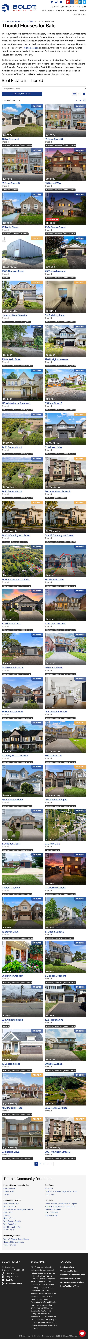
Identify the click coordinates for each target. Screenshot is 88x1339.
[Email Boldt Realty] (61, 2)
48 (84, 100)
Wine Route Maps (10, 1224)
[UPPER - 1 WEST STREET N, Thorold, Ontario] (22, 297)
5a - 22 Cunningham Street (59, 535)
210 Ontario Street (11, 359)
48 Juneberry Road (12, 1108)
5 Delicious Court (11, 843)
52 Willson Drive (53, 447)
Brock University (51, 1212)
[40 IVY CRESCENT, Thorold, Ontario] (22, 120)
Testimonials (79, 14)
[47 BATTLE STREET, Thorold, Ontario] (22, 209)
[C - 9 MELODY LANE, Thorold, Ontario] (65, 297)
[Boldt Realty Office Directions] (52, 2)
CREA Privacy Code (23, 1336)
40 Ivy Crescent (10, 139)
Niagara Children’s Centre (13, 1242)
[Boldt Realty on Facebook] (72, 2)
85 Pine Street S (53, 403)
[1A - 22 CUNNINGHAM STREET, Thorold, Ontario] (22, 517)
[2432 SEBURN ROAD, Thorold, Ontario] (22, 429)
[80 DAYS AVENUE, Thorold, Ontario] (65, 1045)
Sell (84, 7)
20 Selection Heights (56, 799)
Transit (6, 1194)
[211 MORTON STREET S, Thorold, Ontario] (65, 869)
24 (80, 100)
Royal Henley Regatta (11, 1227)
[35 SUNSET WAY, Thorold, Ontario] (65, 164)
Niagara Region (31, 48)
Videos (83, 10)
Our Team (47, 10)
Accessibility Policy (14, 1283)
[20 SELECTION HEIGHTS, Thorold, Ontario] (65, 781)
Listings (55, 7)
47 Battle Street (10, 227)
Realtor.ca (49, 1188)
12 (76, 100)
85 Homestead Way (12, 711)
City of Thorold (9, 1188)
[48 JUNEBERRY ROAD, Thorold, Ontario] (22, 1089)
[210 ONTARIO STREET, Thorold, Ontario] (22, 341)
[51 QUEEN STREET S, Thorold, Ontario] (65, 913)
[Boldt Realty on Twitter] (84, 2)
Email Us (9, 1280)
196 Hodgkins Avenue (56, 359)
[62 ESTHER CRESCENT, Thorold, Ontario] (65, 605)
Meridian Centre (9, 1206)
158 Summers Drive (12, 799)
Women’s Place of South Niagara (16, 1239)
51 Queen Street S (54, 931)
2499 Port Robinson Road (16, 579)
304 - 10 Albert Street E (57, 491)
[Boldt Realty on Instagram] (76, 2)
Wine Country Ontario (12, 1221)
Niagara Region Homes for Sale (20, 21)
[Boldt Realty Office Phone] (56, 2)
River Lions (7, 1212)
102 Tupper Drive (54, 1019)
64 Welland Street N (12, 667)
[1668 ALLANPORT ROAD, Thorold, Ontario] (22, 252)
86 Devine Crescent (12, 975)
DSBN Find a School (53, 1209)
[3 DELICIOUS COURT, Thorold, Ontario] (22, 605)
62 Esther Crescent (55, 623)
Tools (59, 10)
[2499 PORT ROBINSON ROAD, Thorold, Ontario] (22, 561)
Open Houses (67, 7)
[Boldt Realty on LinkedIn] (80, 2)
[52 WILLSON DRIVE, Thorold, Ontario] (65, 429)
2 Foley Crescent (11, 887)
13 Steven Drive (10, 931)
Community (71, 10)
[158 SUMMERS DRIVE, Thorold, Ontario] (22, 781)
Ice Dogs (6, 1215)
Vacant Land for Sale (68, 1271)
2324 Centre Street (55, 227)
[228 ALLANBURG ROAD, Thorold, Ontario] (22, 1001)
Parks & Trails (8, 1191)
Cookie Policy (36, 1336)
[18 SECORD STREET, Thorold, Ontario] (22, 1045)
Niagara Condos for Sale (70, 1278)
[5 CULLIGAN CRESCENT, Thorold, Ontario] (65, 957)
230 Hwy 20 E (52, 843)
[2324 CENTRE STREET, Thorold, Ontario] (65, 209)
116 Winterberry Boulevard (16, 403)
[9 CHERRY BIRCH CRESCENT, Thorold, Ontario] (22, 737)
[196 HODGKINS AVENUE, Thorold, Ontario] (65, 341)
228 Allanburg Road (12, 1019)
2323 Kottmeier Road (56, 1108)
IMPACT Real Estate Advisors (72, 1282)
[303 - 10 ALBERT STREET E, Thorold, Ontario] (65, 1133)
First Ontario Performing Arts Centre (18, 1209)
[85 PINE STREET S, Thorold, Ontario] (65, 385)
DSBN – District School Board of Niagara (61, 1204)
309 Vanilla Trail (53, 755)
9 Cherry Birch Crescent (15, 755)
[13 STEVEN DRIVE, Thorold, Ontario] (22, 913)
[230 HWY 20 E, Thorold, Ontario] (65, 825)
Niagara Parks (8, 1218)
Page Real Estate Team (69, 1286)
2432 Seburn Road (12, 447)
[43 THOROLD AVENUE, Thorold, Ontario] (65, 252)
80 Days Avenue (53, 1063)
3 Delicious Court (11, 623)
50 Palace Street (54, 667)
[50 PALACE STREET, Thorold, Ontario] (65, 649)
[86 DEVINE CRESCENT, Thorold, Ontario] (22, 957)
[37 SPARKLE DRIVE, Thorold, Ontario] (22, 1133)
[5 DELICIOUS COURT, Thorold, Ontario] (22, 825)
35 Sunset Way (53, 183)
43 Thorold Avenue (55, 271)
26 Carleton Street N (56, 711)
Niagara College (51, 1215)
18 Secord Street (11, 1063)
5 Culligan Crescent (55, 975)
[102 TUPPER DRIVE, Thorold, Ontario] (65, 1001)
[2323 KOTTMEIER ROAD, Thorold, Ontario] (65, 1089)
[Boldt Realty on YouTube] (68, 2)
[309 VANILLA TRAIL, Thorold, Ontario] (65, 737)
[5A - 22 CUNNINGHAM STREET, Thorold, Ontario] (65, 517)
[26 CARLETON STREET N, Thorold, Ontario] (65, 693)
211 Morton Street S (55, 887)
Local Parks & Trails (11, 1204)
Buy (78, 7)
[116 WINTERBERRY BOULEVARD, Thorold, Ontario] (22, 385)
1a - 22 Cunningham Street (16, 535)
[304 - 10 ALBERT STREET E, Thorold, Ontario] (65, 473)
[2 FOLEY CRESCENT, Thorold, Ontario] (22, 869)
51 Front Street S (54, 139)
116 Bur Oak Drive (54, 579)
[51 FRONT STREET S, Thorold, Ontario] (65, 120)
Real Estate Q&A (67, 1267)
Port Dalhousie (9, 1230)
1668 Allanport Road (13, 271)
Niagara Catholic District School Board (60, 1206)
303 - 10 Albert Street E (57, 1151)
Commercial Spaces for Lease (72, 1275)
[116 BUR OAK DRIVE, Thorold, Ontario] (65, 561)
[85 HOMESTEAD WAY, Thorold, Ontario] (22, 693)
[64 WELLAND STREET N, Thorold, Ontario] (22, 649)
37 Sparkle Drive (10, 1151)
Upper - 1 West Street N (14, 315)
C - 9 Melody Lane (54, 315)
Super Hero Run (9, 1245)
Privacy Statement (48, 1336)
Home (4, 21)
